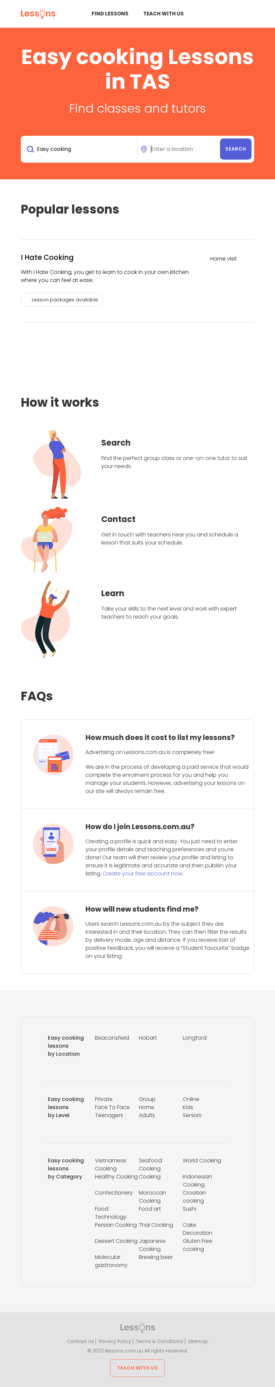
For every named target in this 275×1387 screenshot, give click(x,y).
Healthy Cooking (116, 1176)
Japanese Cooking (152, 1245)
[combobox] (80, 149)
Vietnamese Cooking (110, 1164)
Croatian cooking (194, 1197)
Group (147, 1099)
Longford (195, 1038)
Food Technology (110, 1213)
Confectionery (114, 1193)
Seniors (192, 1115)
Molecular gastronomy (111, 1261)
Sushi (189, 1209)
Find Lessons (110, 13)
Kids (188, 1107)
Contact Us (80, 1341)
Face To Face (112, 1107)
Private (104, 1099)
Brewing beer (156, 1257)
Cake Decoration (197, 1229)
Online (191, 1099)
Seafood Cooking (150, 1164)
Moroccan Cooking (152, 1197)
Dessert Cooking (116, 1241)
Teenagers (109, 1115)
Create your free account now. (143, 873)
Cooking (150, 1176)
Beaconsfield (112, 1038)
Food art (150, 1209)
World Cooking (202, 1160)
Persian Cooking (116, 1225)
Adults (147, 1115)
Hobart (148, 1038)
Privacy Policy (115, 1341)
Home (146, 1107)
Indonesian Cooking (197, 1181)
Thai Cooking (156, 1225)
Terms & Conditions (159, 1341)
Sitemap (198, 1341)
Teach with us (163, 13)
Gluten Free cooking (197, 1245)
